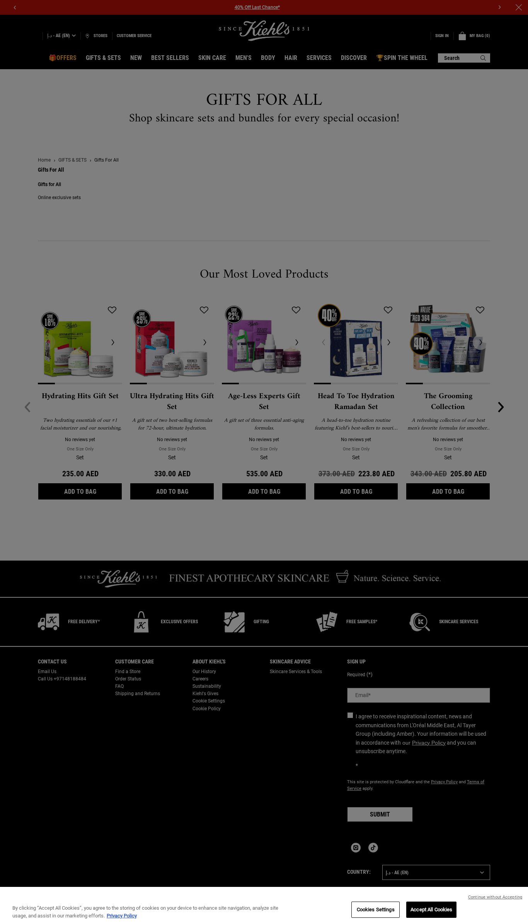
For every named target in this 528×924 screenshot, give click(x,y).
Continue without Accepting (495, 897)
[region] (264, 905)
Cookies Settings (376, 909)
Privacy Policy (122, 916)
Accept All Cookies (431, 909)
